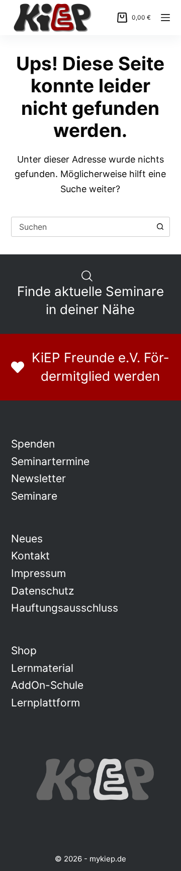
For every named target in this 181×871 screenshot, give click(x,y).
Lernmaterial (42, 668)
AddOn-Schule (47, 685)
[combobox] (81, 227)
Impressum (38, 573)
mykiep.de (107, 858)
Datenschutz (42, 591)
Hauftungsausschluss (64, 608)
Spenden (33, 444)
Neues (27, 538)
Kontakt (30, 555)
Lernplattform (45, 702)
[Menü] (165, 17)
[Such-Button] (159, 226)
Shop (24, 650)
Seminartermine (50, 461)
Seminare (34, 496)
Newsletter (38, 478)
